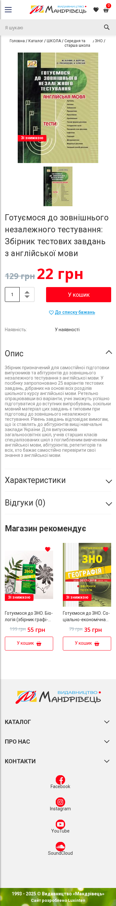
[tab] (58, 353)
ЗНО (99, 41)
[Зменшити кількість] (27, 298)
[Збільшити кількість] (27, 290)
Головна (17, 41)
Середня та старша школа (77, 43)
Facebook (60, 786)
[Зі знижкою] (29, 605)
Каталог (35, 41)
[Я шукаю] (106, 27)
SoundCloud (60, 853)
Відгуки (24, 502)
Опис (14, 353)
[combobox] (58, 27)
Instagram (60, 808)
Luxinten (76, 900)
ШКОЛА (54, 41)
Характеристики (35, 480)
